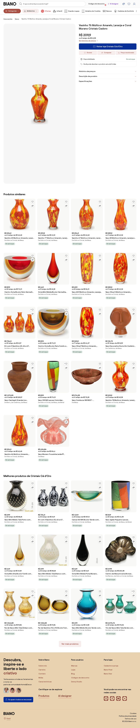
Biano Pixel (108, 670)
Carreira (42, 670)
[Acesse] (134, 4)
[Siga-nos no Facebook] (112, 698)
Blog (73, 674)
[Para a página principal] (10, 4)
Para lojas (108, 660)
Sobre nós (43, 666)
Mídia (41, 678)
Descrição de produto (88, 76)
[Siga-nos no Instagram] (106, 698)
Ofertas (48, 11)
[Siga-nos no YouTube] (118, 698)
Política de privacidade (127, 716)
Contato (42, 674)
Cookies (133, 713)
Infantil (59, 11)
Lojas (73, 670)
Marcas (74, 666)
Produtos (44, 695)
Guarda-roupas (73, 11)
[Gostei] (32, 201)
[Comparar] (32, 206)
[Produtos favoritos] (129, 4)
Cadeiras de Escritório (126, 11)
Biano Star (108, 674)
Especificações (85, 81)
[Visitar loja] (39, 103)
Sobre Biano (44, 660)
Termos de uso (130, 719)
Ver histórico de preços (87, 41)
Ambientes (31, 11)
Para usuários (77, 660)
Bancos (109, 11)
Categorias (12, 11)
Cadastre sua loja (111, 666)
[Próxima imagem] (134, 322)
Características (45, 682)
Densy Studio (76, 682)
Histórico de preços (87, 71)
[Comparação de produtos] (123, 4)
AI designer (114, 4)
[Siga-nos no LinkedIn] (124, 698)
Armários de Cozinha (92, 11)
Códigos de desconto (97, 4)
